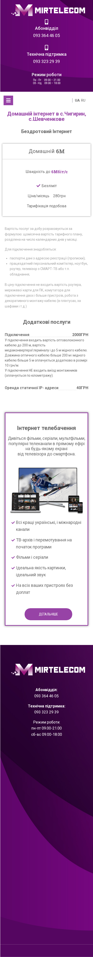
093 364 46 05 (46, 35)
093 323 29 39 (46, 61)
